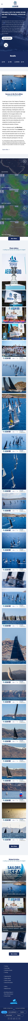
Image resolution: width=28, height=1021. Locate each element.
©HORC (4, 1008)
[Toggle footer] (14, 1009)
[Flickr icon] (19, 1019)
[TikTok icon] (14, 1019)
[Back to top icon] (26, 1019)
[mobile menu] (2, 4)
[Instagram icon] (11, 1019)
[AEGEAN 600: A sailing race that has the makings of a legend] (15, 4)
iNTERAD (23, 1008)
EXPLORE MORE (7, 38)
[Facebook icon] (8, 1019)
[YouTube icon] (16, 1019)
